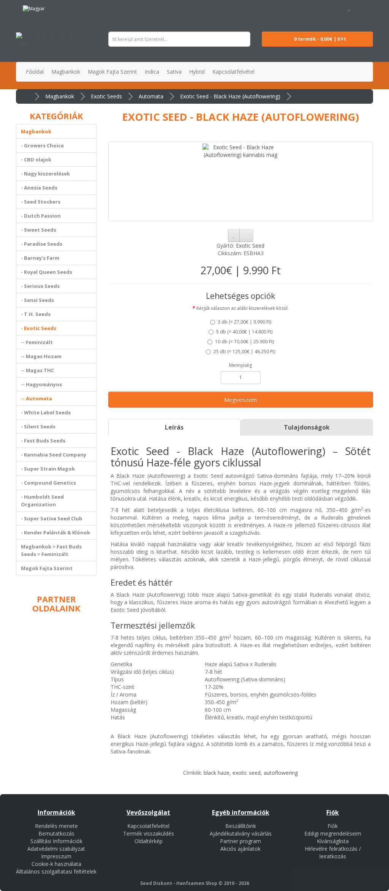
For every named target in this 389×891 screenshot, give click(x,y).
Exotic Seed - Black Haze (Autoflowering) (230, 96)
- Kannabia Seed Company (53, 454)
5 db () (244, 332)
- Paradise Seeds (41, 243)
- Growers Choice (42, 145)
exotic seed (246, 772)
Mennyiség (240, 365)
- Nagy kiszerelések (45, 173)
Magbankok (59, 96)
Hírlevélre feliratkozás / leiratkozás (333, 852)
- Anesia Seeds (39, 187)
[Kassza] (367, 7)
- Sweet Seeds (38, 229)
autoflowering (281, 772)
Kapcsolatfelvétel (148, 825)
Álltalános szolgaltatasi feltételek (56, 871)
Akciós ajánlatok (240, 848)
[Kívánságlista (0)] (349, 7)
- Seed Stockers (40, 201)
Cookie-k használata (56, 863)
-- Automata (36, 398)
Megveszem (240, 399)
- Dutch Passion (41, 215)
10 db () (244, 341)
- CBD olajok (36, 159)
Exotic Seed (250, 245)
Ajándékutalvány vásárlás (241, 833)
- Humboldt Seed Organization (42, 500)
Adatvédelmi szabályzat (56, 848)
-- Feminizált (37, 342)
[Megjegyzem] (234, 235)
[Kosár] (358, 7)
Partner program (240, 841)
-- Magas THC (37, 370)
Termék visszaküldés (148, 833)
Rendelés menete (56, 825)
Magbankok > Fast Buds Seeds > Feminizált (51, 550)
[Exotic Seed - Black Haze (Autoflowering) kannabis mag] (240, 181)
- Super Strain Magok (48, 468)
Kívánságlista (333, 841)
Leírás (174, 427)
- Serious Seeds (40, 286)
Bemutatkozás (56, 833)
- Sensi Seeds (37, 300)
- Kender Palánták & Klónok (55, 532)
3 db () (244, 322)
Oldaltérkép (148, 841)
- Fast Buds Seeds (43, 440)
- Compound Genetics (48, 482)
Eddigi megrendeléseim (332, 833)
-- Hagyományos (41, 384)
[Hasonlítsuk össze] (246, 235)
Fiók (332, 825)
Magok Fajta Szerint (47, 568)
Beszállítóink (240, 825)
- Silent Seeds (38, 426)
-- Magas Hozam (41, 356)
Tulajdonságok (307, 427)
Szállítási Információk (56, 841)
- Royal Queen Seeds (46, 272)
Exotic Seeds (106, 96)
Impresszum (56, 856)
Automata (151, 96)
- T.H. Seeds (36, 314)
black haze (216, 772)
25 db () (244, 351)
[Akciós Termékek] (58, 7)
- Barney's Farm (40, 257)
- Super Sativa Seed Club (51, 518)
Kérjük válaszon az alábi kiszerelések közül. (242, 308)
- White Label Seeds (46, 412)
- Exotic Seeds (38, 328)
